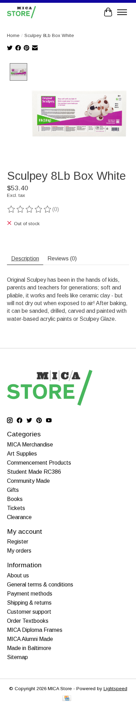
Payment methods (29, 594)
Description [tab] (25, 258)
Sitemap (17, 657)
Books (15, 499)
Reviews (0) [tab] (62, 258)
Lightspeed (115, 688)
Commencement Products (39, 463)
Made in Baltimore (29, 648)
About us (18, 575)
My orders (19, 551)
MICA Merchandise (30, 445)
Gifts (13, 490)
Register (17, 542)
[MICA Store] (21, 12)
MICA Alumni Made (30, 639)
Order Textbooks (27, 621)
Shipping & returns (29, 603)
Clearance (19, 517)
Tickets (16, 508)
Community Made (28, 481)
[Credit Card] (66, 698)
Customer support (29, 612)
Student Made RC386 (34, 472)
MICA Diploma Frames (34, 630)
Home (13, 35)
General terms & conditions (40, 585)
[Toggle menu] (122, 12)
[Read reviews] (29, 209)
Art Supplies (22, 454)
